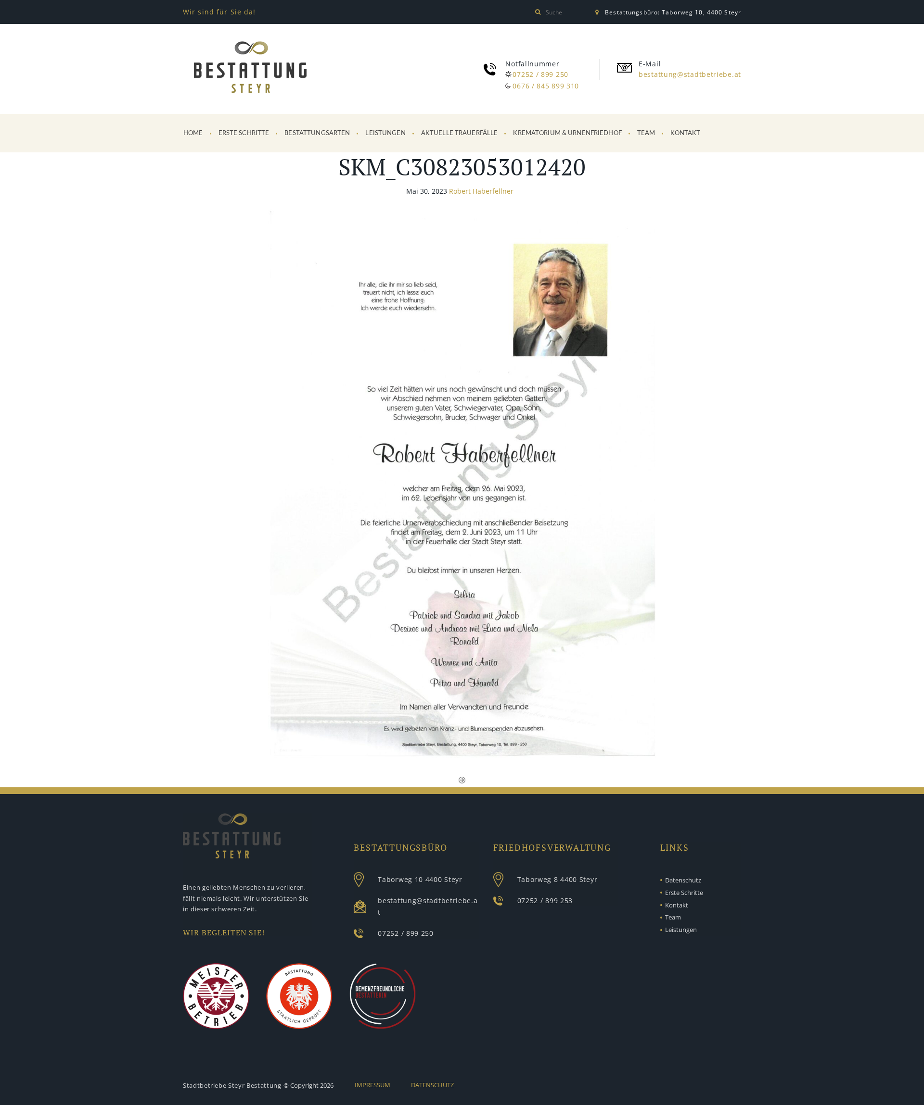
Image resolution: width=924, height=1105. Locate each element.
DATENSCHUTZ (432, 1084)
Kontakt (685, 133)
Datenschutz (683, 880)
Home (193, 133)
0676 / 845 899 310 (546, 85)
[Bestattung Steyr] (250, 69)
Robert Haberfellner (481, 191)
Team (646, 133)
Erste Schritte (244, 133)
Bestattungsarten (317, 133)
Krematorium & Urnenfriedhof (567, 133)
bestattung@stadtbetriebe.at (690, 74)
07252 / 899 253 (545, 900)
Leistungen (385, 133)
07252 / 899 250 (540, 74)
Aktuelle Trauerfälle (459, 133)
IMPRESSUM (372, 1084)
